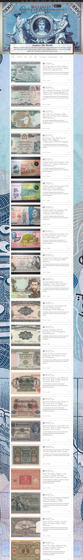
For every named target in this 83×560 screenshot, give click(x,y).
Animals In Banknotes (52, 57)
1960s (35, 57)
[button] (70, 57)
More (61, 57)
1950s (30, 57)
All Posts (13, 57)
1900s (25, 57)
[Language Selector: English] (57, 6)
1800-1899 (19, 57)
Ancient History (42, 57)
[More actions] (69, 63)
